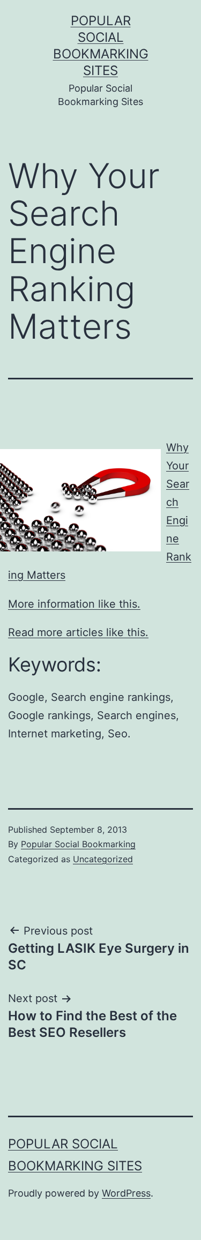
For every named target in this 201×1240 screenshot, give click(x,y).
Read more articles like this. (78, 632)
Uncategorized (103, 859)
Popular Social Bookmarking (78, 844)
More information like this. (74, 603)
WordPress (126, 1193)
